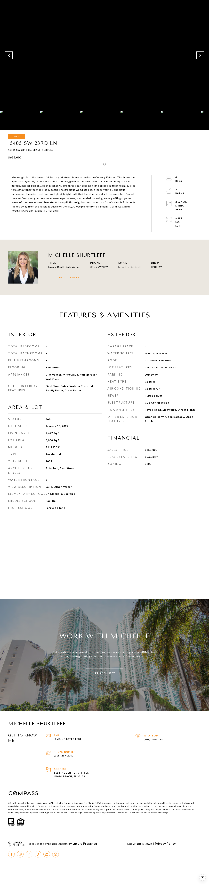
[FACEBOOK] (11, 854)
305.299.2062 (99, 266)
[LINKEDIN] (29, 854)
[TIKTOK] (38, 854)
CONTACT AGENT (68, 277)
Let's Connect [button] (104, 673)
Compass (78, 803)
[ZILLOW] (46, 854)
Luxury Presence (84, 843)
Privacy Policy (165, 843)
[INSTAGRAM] (20, 854)
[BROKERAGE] (55, 854)
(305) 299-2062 (153, 739)
